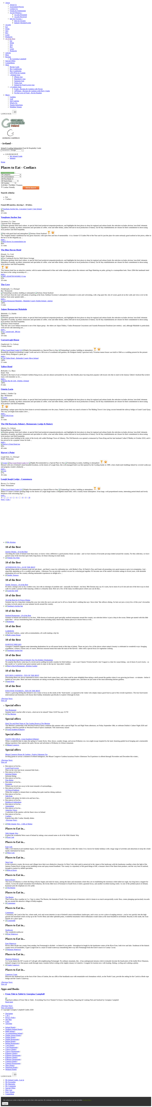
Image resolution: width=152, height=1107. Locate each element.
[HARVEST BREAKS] (78, 635)
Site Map (8, 1019)
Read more (9, 1002)
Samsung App (19, 81)
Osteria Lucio (7, 389)
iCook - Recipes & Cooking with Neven (28, 89)
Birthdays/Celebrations (13, 802)
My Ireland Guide (16, 156)
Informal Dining (11, 774)
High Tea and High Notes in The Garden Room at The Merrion (27, 723)
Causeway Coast (11, 974)
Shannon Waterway (12, 959)
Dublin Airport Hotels (13, 1035)
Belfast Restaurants (12, 1043)
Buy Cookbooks (15, 71)
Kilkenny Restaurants (12, 1059)
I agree (5, 1103)
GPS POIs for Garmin (17, 73)
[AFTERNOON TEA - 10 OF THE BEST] (78, 558)
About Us (13, 5)
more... (3, 239)
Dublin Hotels (10, 1037)
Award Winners (16, 13)
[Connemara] (78, 903)
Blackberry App (19, 79)
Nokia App (18, 83)
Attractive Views (11, 810)
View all (4, 701)
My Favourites (10, 1082)
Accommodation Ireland (13, 1033)
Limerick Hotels (11, 1061)
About (7, 3)
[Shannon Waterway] (78, 950)
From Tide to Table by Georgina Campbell (25, 994)
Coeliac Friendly (9, 187)
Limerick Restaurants (12, 1063)
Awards (8, 25)
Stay (6, 31)
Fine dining (9, 780)
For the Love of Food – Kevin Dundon (28, 93)
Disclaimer (9, 1013)
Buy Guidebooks (16, 69)
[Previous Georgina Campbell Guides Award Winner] (49, 232)
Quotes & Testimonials (18, 11)
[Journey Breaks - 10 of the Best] (78, 542)
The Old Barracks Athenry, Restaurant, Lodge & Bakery (27, 424)
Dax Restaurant (10, 710)
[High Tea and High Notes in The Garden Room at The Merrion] (78, 714)
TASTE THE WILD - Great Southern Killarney (22, 739)
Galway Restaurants (12, 1051)
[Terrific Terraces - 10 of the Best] (78, 575)
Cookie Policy (87, 1100)
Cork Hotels (9, 1045)
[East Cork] (78, 837)
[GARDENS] (78, 622)
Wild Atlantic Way (11, 833)
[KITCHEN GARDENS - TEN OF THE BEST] (78, 666)
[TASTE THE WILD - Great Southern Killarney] (78, 730)
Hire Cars (8, 1090)
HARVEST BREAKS (13, 644)
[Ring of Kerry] (78, 870)
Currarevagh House (10, 340)
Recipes (8, 57)
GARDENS (9, 631)
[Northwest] (78, 921)
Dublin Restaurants (12, 1039)
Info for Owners (16, 19)
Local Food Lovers (12, 768)
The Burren (9, 897)
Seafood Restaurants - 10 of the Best (18, 615)
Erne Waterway (10, 943)
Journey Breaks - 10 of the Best (16, 552)
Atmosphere (9, 806)
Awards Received (20, 17)
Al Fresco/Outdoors (12, 790)
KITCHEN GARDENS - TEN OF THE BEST (22, 675)
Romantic (8, 784)
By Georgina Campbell (18, 59)
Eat (6, 27)
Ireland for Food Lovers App (24, 85)
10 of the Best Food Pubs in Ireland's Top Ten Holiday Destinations (29, 660)
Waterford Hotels (11, 1067)
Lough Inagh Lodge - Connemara (16, 479)
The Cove (5, 284)
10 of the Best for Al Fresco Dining (17, 600)
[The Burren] (78, 888)
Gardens (13, 97)
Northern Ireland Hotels (13, 1029)
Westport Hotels (11, 1069)
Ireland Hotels (10, 1027)
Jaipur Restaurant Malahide (14, 309)
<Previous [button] (4, 699)
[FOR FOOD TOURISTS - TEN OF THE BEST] (78, 681)
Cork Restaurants (11, 1047)
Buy (6, 33)
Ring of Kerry (10, 880)
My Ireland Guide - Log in (14, 1080)
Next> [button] (10, 699)
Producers (8, 37)
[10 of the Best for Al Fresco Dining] (78, 591)
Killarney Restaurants (12, 1055)
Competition (9, 1094)
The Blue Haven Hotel (11, 250)
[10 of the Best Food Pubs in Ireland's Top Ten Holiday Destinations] (78, 651)
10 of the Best (10, 39)
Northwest (9, 930)
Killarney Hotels (11, 1053)
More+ (7, 95)
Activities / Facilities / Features (11, 185)
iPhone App (18, 77)
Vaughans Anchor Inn (11, 217)
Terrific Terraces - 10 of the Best (16, 585)
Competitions (10, 63)
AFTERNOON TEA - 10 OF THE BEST (20, 567)
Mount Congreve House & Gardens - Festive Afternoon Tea (26, 754)
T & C (7, 1015)
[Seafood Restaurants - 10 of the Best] (78, 606)
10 (29, 497)
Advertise (8, 1024)
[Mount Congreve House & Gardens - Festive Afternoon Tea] (78, 745)
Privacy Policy (10, 1017)
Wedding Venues (16, 107)
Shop (7, 65)
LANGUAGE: (6, 114)
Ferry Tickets (10, 1092)
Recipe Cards (14, 67)
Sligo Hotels (9, 1065)
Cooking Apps (15, 87)
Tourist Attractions (16, 105)
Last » (8, 499)
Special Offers (10, 61)
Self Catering (14, 101)
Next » (3, 499)
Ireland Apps (15, 75)
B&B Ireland (9, 1031)
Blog (7, 55)
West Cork (9, 862)
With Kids (8, 796)
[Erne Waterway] (78, 934)
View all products (7, 1008)
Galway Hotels (10, 1049)
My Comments (10, 1086)
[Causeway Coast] (78, 965)
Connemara (9, 913)
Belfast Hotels (10, 1041)
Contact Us (14, 9)
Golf (11, 99)
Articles (8, 53)
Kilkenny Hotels (11, 1057)
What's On (13, 103)
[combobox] (14, 112)
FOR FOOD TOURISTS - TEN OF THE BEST (22, 691)
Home (3, 162)
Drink (7, 29)
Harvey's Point (7, 452)
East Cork (8, 847)
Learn (7, 35)
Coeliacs (8, 816)
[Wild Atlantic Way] (78, 824)
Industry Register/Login (22, 23)
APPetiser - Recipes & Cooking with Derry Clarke (32, 91)
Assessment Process (17, 7)
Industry (13, 158)
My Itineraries (10, 1084)
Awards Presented (20, 15)
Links (7, 1021)
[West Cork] (78, 853)
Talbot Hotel (6, 366)
